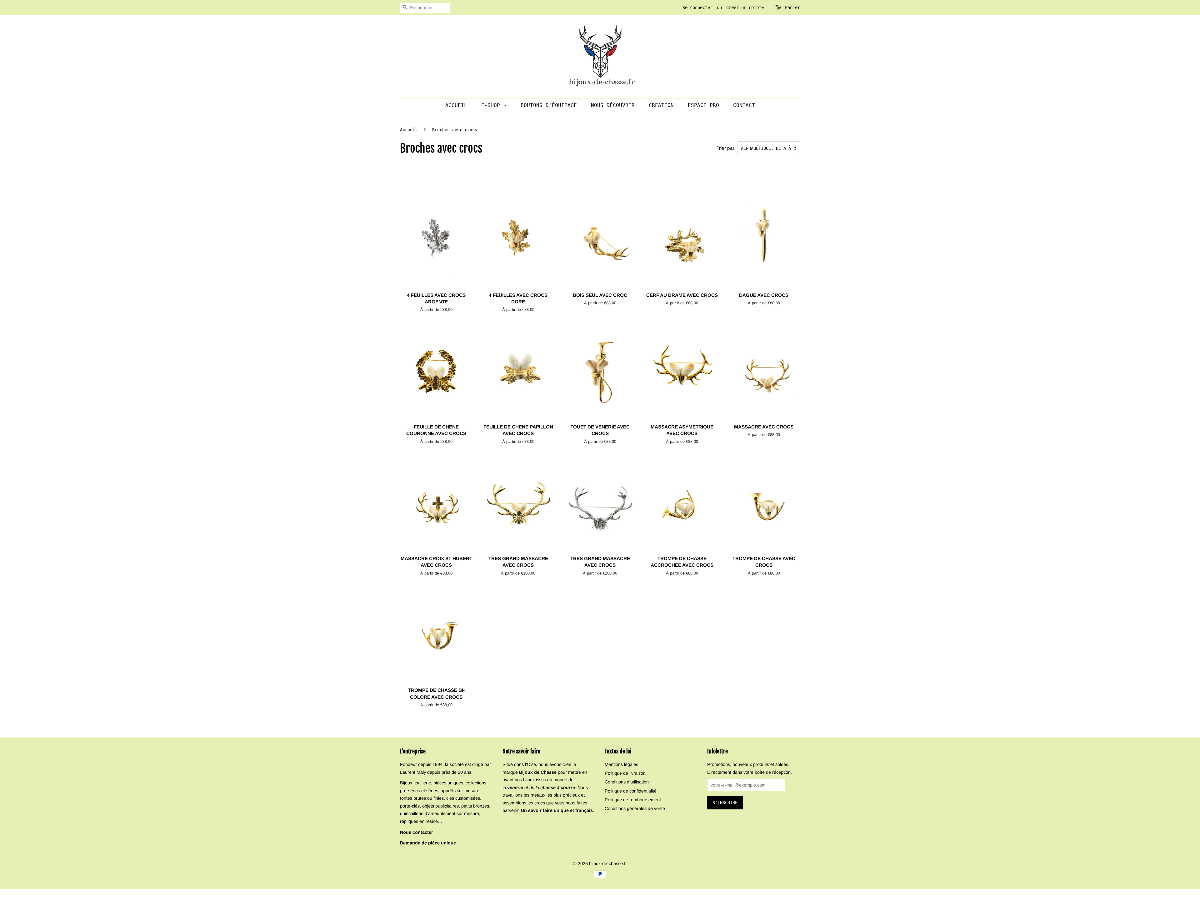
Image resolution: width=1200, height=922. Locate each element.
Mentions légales (621, 764)
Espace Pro (703, 105)
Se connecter (697, 7)
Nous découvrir (613, 105)
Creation (661, 105)
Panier (792, 7)
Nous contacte (415, 832)
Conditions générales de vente (635, 808)
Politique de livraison (625, 773)
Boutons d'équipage (549, 105)
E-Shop (492, 105)
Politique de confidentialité (631, 790)
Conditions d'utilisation (627, 781)
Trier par (725, 148)
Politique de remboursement (633, 799)
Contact (744, 105)
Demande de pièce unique (428, 842)
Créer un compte (745, 7)
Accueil (456, 105)
